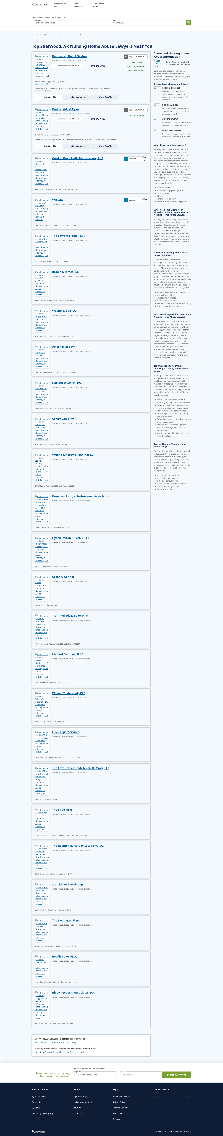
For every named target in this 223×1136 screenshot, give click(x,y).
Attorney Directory (45, 35)
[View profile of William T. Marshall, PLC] (42, 704)
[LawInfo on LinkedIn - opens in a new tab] (188, 1095)
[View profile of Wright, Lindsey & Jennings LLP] (42, 467)
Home (34, 35)
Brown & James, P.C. (65, 272)
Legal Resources (78, 5)
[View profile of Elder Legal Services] (42, 742)
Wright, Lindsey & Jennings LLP (73, 455)
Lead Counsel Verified (97, 5)
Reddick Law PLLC (64, 956)
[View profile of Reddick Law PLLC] (42, 966)
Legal (115, 1089)
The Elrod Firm (62, 809)
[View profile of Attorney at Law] (42, 356)
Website (78, 97)
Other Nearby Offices (43, 84)
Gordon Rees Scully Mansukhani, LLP (77, 158)
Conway (48, 1052)
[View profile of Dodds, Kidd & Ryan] (42, 119)
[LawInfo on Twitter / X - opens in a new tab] (167, 1095)
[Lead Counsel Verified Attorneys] (159, 63)
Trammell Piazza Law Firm (70, 615)
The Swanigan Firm (65, 920)
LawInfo (76, 1089)
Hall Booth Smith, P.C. (67, 383)
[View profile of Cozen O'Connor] (42, 588)
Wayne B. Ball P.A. (64, 310)
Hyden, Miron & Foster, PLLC (71, 538)
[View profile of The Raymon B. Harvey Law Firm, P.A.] (42, 857)
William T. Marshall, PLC (68, 693)
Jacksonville (80, 1052)
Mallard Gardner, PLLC (67, 654)
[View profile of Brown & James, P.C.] (42, 283)
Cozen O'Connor (63, 577)
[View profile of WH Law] (42, 209)
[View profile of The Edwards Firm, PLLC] (42, 245)
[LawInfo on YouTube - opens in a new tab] (177, 1095)
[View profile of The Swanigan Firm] (42, 930)
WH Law (57, 200)
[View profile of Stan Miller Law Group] (42, 894)
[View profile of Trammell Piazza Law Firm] (42, 627)
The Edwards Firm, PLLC (68, 236)
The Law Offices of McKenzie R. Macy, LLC (80, 768)
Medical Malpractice (53, 1042)
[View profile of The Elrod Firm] (42, 819)
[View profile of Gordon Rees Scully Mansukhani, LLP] (42, 171)
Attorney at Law (63, 346)
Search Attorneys (176, 1074)
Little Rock (39, 1052)
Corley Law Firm (63, 419)
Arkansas (74, 35)
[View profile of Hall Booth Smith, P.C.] (42, 392)
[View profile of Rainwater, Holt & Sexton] (42, 66)
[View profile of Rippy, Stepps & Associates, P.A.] (42, 1005)
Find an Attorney (40, 1089)
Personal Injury (69, 1042)
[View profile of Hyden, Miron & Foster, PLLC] (42, 549)
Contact (50, 97)
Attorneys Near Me (63, 5)
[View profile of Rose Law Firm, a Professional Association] (42, 509)
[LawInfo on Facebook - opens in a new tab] (156, 1095)
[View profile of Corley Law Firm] (42, 428)
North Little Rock (66, 1052)
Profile (105, 97)
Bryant (55, 1052)
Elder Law (39, 1042)
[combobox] (70, 22)
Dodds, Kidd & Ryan (65, 109)
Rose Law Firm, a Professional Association (81, 496)
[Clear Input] (105, 22)
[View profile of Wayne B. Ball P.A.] (42, 320)
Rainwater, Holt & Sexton (69, 56)
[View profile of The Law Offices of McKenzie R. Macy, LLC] (42, 780)
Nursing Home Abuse (61, 35)
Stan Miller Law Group (67, 884)
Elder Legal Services (65, 732)
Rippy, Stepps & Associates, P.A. (73, 992)
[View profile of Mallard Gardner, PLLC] (42, 665)
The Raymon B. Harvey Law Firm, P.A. (78, 845)
